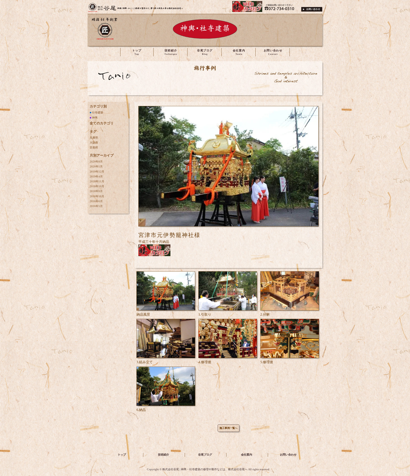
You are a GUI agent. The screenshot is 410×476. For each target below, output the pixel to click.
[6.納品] (165, 404)
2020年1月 (96, 166)
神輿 (95, 117)
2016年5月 (96, 206)
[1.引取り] (227, 309)
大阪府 (94, 142)
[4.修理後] (227, 357)
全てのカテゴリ (102, 123)
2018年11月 (97, 181)
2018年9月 (96, 191)
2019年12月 (97, 171)
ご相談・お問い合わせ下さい (311, 7)
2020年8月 (96, 161)
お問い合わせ (288, 454)
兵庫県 (94, 137)
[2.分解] (289, 309)
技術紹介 (163, 454)
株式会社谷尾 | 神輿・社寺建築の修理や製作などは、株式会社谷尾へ (136, 7)
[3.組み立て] (165, 357)
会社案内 (246, 454)
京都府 (94, 147)
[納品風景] (165, 309)
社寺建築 (97, 112)
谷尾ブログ (205, 454)
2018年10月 (97, 186)
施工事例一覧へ (228, 428)
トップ (122, 454)
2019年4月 (96, 176)
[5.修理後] (289, 357)
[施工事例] (205, 82)
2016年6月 (96, 201)
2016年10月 (97, 196)
